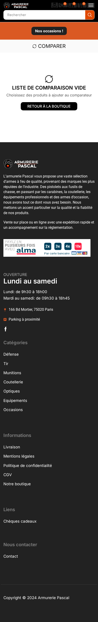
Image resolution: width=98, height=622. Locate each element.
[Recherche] (89, 14)
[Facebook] (5, 329)
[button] (54, 5)
